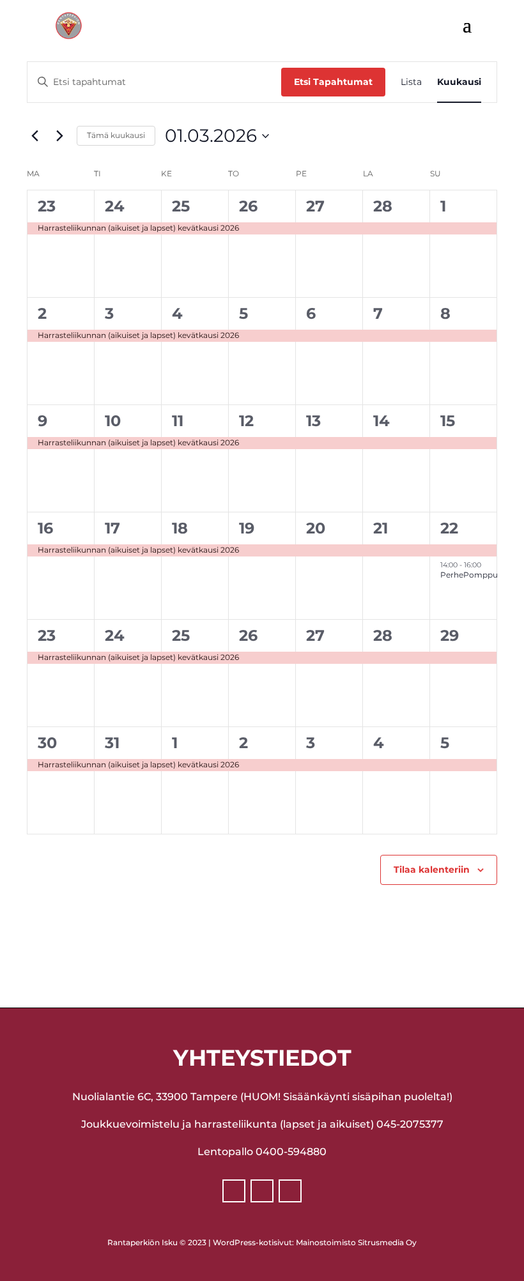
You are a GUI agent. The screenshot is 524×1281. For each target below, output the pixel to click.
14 (381, 420)
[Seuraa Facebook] (233, 1190)
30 (47, 742)
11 (177, 420)
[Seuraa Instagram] (262, 1190)
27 (315, 206)
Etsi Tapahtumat (333, 82)
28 (382, 206)
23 (47, 206)
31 (112, 742)
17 (112, 528)
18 (180, 528)
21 (380, 528)
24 (115, 206)
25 (181, 206)
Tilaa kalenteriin (432, 869)
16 (45, 528)
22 (449, 528)
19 (246, 528)
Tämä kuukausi (116, 135)
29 (449, 635)
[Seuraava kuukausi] (59, 136)
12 (246, 420)
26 (248, 206)
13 (313, 420)
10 (113, 420)
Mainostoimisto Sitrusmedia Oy (356, 1242)
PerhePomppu (469, 574)
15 (447, 420)
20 (315, 528)
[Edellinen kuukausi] (34, 136)
